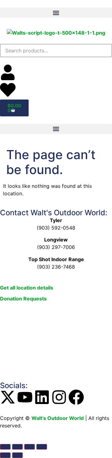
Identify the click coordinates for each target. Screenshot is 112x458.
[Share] (29, 447)
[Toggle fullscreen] (17, 447)
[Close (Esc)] (41, 447)
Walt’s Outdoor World (57, 418)
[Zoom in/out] (5, 447)
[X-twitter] (8, 397)
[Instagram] (59, 397)
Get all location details (26, 288)
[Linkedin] (42, 397)
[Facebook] (76, 397)
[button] (56, 12)
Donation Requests (23, 298)
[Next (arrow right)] (17, 455)
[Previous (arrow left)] (5, 455)
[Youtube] (25, 397)
